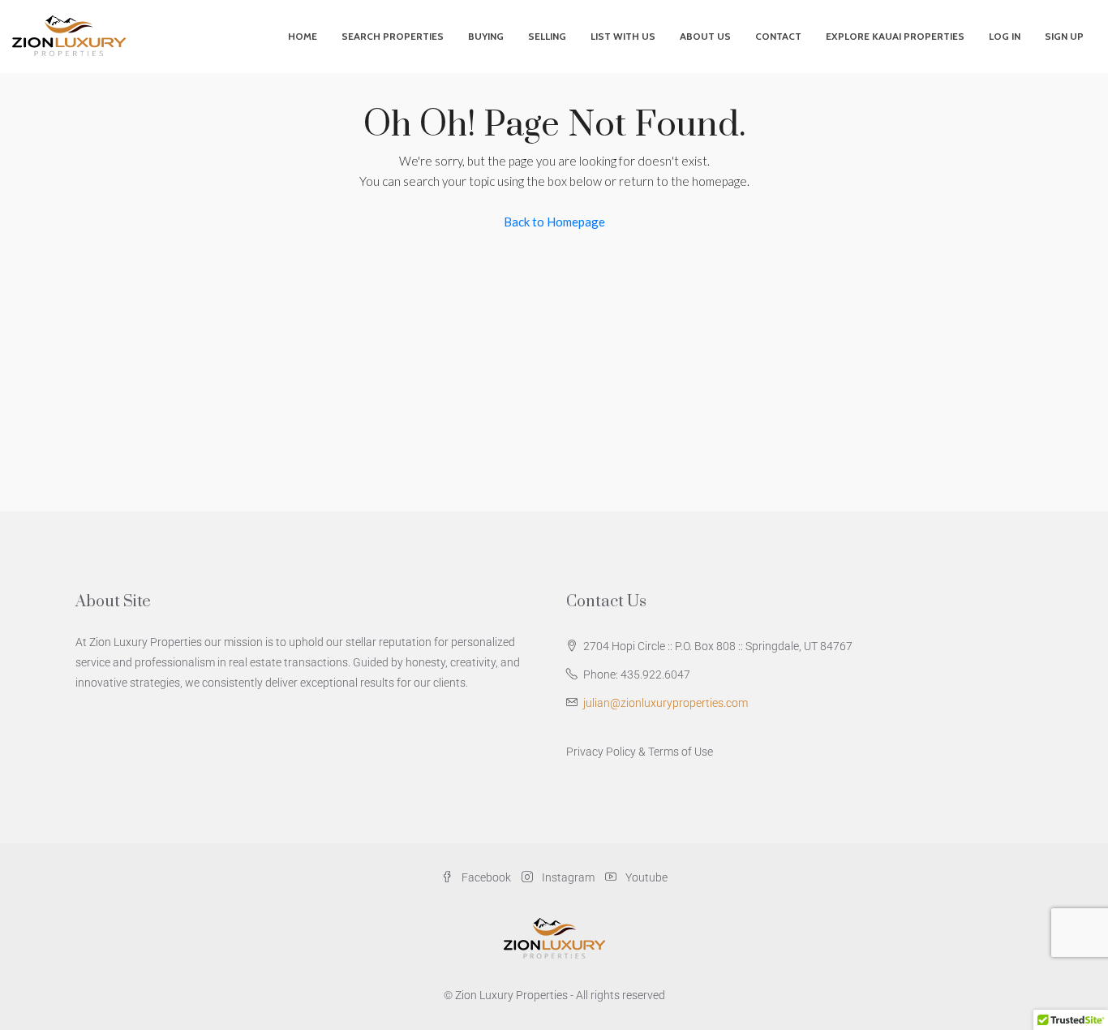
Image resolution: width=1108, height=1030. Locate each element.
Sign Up (1064, 36)
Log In (1004, 36)
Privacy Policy (601, 751)
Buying (486, 36)
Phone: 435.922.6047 (636, 674)
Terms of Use (680, 751)
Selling (547, 36)
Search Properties (392, 36)
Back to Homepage (554, 221)
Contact (778, 36)
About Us (705, 36)
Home (302, 36)
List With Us (623, 36)
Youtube (645, 877)
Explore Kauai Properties (895, 36)
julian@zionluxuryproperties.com (665, 702)
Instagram (568, 877)
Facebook (486, 877)
